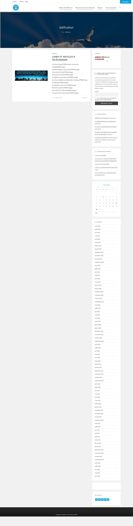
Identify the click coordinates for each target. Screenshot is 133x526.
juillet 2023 (98, 348)
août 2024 (97, 305)
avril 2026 (97, 239)
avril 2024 (97, 318)
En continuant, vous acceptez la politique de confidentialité (105, 99)
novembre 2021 (99, 413)
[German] (103, 57)
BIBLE (26, 1)
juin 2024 (97, 311)
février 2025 (98, 285)
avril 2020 (97, 476)
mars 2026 (97, 242)
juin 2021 (97, 430)
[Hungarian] (96, 59)
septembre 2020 (99, 459)
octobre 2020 (98, 456)
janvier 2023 (98, 367)
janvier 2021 (98, 446)
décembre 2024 (99, 292)
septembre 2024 (99, 302)
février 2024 (98, 324)
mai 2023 (97, 354)
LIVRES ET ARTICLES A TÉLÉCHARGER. (63, 58)
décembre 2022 (99, 371)
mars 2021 (97, 440)
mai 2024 (97, 315)
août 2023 (97, 344)
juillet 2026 (98, 229)
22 (116, 203)
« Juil (96, 213)
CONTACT (14, 1)
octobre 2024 (98, 298)
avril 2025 (97, 278)
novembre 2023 (99, 334)
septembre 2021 (99, 420)
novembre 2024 (99, 295)
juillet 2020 (98, 466)
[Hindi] (108, 57)
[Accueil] (62, 32)
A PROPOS (21, 1)
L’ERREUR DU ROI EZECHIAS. (102, 118)
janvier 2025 (98, 288)
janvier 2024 (98, 328)
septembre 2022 (99, 380)
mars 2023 (97, 361)
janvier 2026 (98, 249)
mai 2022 (97, 394)
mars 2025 (97, 282)
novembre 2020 (99, 453)
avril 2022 (97, 397)
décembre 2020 (99, 450)
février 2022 (98, 404)
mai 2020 (97, 473)
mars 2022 (97, 400)
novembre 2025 (99, 255)
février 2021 (98, 443)
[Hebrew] (106, 57)
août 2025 (97, 265)
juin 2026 (97, 232)
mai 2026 (97, 236)
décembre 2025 (99, 252)
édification (68, 32)
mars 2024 (97, 321)
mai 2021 (97, 433)
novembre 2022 (99, 374)
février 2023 (98, 364)
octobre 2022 (98, 377)
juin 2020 (97, 469)
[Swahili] (103, 59)
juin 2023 (97, 351)
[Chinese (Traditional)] (97, 57)
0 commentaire (58, 97)
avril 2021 (97, 436)
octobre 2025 (98, 259)
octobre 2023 (98, 338)
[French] (101, 57)
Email (96, 91)
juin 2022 (97, 390)
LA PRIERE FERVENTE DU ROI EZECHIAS (105, 121)
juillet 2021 (98, 427)
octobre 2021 (98, 417)
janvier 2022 (98, 407)
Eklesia (54, 53)
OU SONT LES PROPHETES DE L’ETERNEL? (106, 127)
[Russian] (99, 59)
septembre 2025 (99, 262)
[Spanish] (101, 59)
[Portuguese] (97, 59)
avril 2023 (97, 357)
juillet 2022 (98, 387)
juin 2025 (97, 272)
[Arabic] (96, 57)
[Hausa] (105, 57)
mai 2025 (97, 275)
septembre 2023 (99, 341)
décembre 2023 (99, 331)
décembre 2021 (99, 410)
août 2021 (97, 423)
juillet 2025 (98, 269)
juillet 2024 (98, 308)
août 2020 (97, 463)
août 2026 (97, 226)
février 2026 (98, 246)
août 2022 (97, 384)
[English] (99, 57)
